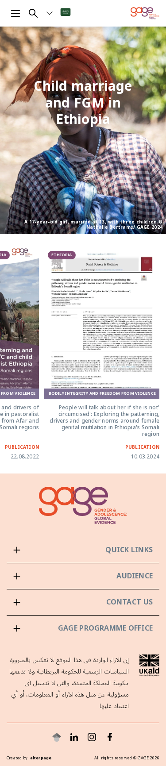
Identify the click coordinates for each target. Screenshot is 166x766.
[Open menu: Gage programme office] (83, 628)
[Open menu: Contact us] (83, 602)
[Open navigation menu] (15, 13)
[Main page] (145, 13)
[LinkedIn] (74, 737)
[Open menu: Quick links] (83, 550)
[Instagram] (92, 737)
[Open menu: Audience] (83, 576)
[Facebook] (110, 737)
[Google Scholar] (57, 737)
